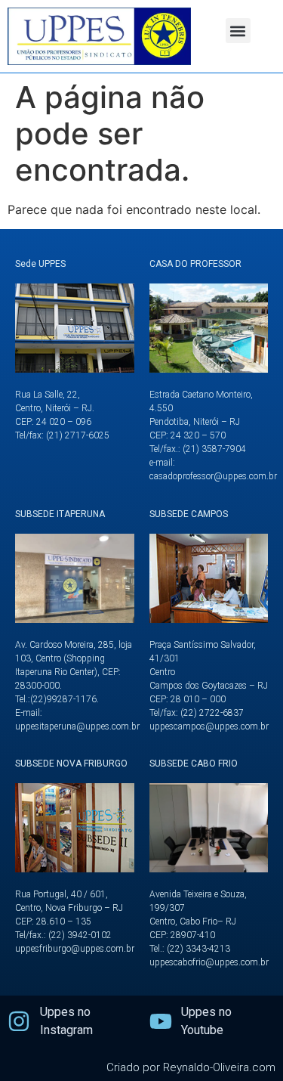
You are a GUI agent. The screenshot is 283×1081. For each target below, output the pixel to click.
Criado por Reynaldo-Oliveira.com (190, 1067)
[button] (238, 30)
